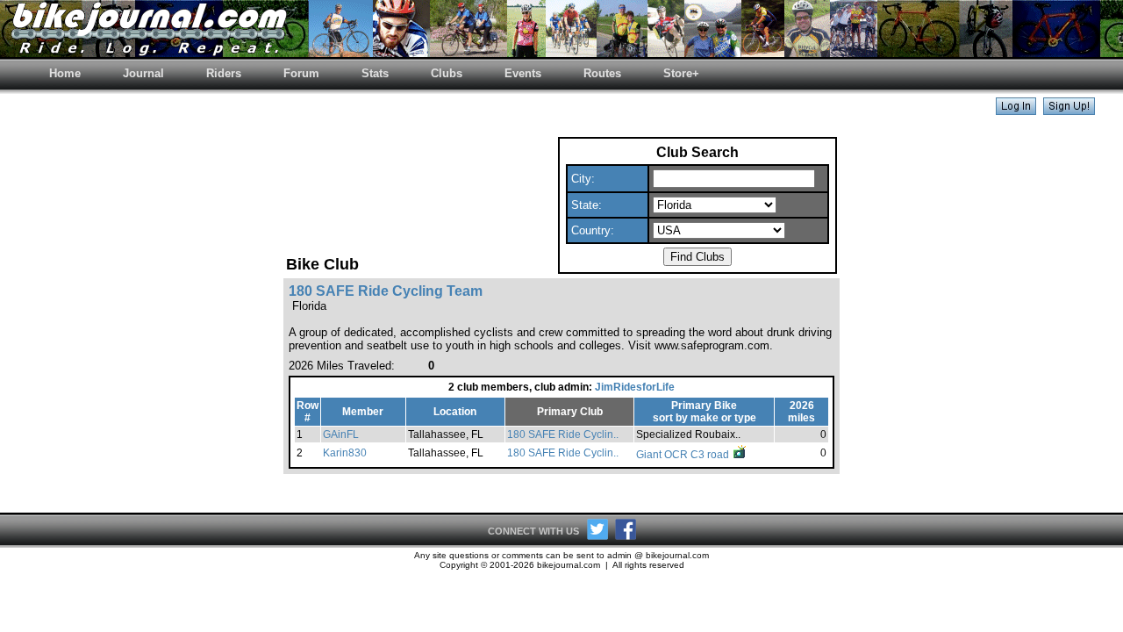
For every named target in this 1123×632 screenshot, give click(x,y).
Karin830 (345, 453)
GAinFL (341, 434)
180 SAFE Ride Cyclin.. (563, 434)
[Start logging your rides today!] (1069, 110)
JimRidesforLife (635, 387)
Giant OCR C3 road (684, 455)
